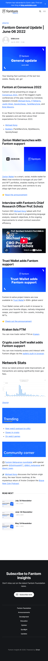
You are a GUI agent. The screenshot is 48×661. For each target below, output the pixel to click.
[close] (45, 4)
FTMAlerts (36, 101)
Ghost (38, 650)
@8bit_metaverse (32, 465)
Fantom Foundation (24, 608)
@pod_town (7, 468)
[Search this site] (40, 11)
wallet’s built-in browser (33, 353)
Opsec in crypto (12, 432)
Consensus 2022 (9, 95)
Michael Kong (24, 101)
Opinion (24, 625)
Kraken (36, 334)
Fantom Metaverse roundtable (18, 462)
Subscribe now (26, 594)
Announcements (24, 612)
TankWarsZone (33, 104)
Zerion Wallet (8, 177)
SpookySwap (20, 104)
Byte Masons (8, 107)
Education (24, 621)
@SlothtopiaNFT (16, 465)
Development (24, 617)
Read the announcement (16, 195)
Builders (9, 129)
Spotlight (24, 629)
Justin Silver (7, 104)
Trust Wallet (18, 300)
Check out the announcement (18, 321)
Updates (5, 23)
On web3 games (12, 436)
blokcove (15, 38)
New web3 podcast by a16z (17, 428)
